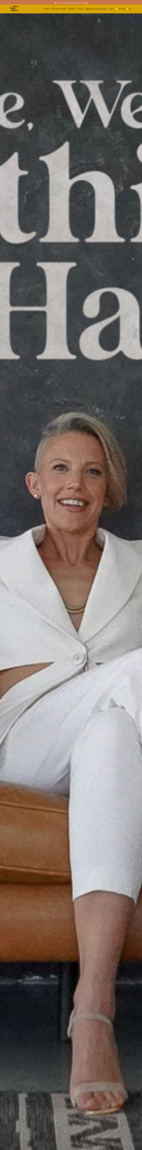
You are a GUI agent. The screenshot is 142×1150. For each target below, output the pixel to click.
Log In (111, 9)
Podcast (71, 9)
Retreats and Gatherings (96, 9)
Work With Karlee (58, 9)
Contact (80, 9)
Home (46, 9)
